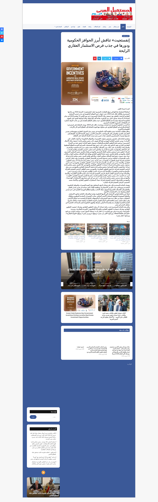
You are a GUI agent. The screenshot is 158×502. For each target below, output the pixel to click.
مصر (110, 26)
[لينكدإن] (99, 58)
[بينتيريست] (95, 58)
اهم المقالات (97, 26)
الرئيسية (129, 26)
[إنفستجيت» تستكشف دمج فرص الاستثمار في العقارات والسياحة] (74, 229)
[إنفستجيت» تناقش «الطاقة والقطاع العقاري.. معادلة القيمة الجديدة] (97, 229)
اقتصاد (84, 26)
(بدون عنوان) (80, 347)
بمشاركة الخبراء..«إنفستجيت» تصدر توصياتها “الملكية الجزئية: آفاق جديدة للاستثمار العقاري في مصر (120, 237)
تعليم (79, 26)
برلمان (104, 26)
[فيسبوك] (2, 29)
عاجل (123, 26)
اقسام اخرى (59, 26)
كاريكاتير (66, 26)
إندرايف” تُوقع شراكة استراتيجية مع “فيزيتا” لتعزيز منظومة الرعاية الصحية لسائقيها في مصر (96, 271)
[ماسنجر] (2, 40)
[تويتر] (2, 33)
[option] (96, 271)
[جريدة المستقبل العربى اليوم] (111, 13)
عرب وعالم (116, 26)
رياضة (89, 26)
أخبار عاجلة (125, 36)
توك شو (73, 26)
